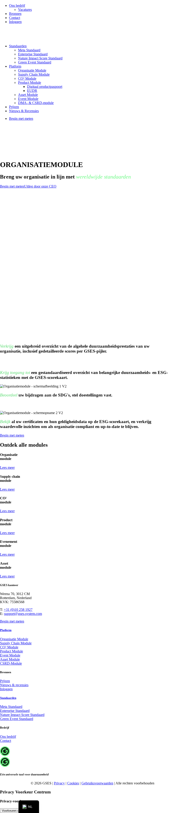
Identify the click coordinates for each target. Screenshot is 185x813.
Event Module (28, 99)
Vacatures (25, 9)
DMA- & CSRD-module (36, 103)
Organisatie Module (32, 70)
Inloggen (15, 22)
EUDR (32, 91)
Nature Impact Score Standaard (40, 58)
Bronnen (15, 14)
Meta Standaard (29, 50)
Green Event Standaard (34, 62)
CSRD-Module (11, 663)
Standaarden (18, 46)
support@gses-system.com (23, 614)
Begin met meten (12, 186)
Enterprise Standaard (33, 54)
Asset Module (28, 95)
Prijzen (14, 107)
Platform (15, 66)
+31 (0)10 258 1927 (18, 609)
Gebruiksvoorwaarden (97, 783)
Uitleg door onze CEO (40, 186)
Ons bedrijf (17, 5)
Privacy (59, 783)
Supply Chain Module (34, 74)
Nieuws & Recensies (24, 111)
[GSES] (92, 33)
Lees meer (7, 467)
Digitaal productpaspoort (44, 86)
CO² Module (27, 78)
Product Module (29, 82)
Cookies (73, 783)
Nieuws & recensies (14, 685)
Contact (14, 18)
